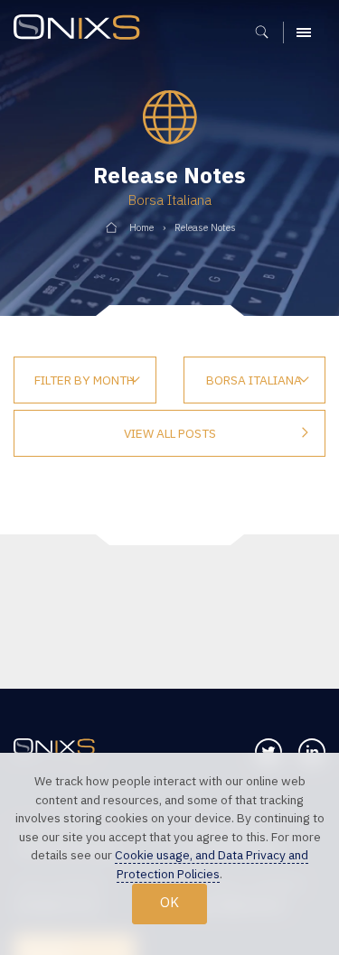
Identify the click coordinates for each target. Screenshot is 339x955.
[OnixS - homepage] (81, 29)
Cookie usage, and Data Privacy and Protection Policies (211, 864)
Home (141, 227)
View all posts (170, 433)
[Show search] (268, 32)
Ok (169, 902)
